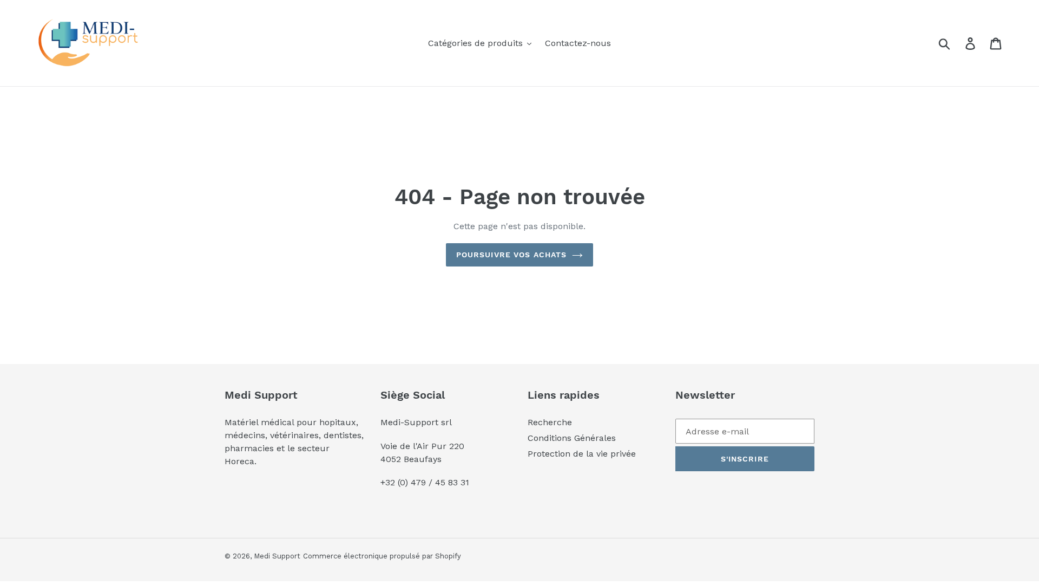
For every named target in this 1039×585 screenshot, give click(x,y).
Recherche (550, 422)
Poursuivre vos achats (511, 254)
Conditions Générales (572, 438)
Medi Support (277, 556)
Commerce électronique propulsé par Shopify (382, 556)
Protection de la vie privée (582, 453)
